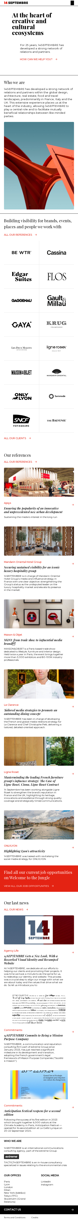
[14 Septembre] (16, 3)
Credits (34, 1217)
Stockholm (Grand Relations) (14, 1200)
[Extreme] (39, 1156)
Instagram (47, 1184)
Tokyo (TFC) (11, 1195)
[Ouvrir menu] (72, 2)
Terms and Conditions (14, 1217)
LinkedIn (46, 1181)
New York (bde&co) (14, 1192)
